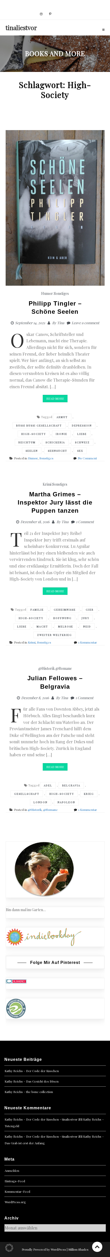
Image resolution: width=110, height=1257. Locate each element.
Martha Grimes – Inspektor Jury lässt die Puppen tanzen (55, 502)
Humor (47, 293)
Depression (82, 425)
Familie (37, 609)
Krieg (89, 794)
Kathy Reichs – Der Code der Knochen (32, 1071)
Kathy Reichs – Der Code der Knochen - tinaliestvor (41, 1119)
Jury (85, 618)
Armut (62, 417)
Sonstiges (61, 293)
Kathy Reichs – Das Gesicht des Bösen (32, 1081)
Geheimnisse (65, 609)
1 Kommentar (87, 642)
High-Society (33, 434)
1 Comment (85, 521)
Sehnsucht (57, 450)
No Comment (87, 458)
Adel (48, 785)
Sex (80, 450)
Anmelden (12, 1170)
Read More (55, 398)
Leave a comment (85, 322)
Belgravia (71, 785)
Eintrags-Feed (15, 1181)
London (41, 802)
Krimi (47, 484)
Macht (42, 626)
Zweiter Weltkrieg (54, 635)
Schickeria (55, 442)
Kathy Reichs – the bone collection (29, 1092)
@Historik (46, 668)
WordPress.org (15, 1202)
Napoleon (66, 802)
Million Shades (78, 1249)
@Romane (64, 668)
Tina (60, 322)
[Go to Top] (97, 1246)
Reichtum (27, 442)
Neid (87, 626)
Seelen (32, 450)
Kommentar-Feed (17, 1191)
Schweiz (82, 442)
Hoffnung (62, 618)
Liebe (82, 434)
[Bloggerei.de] (16, 980)
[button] (9, 1248)
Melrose (65, 626)
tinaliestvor (21, 27)
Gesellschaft (26, 794)
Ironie (61, 434)
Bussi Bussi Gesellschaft (39, 425)
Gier (90, 609)
